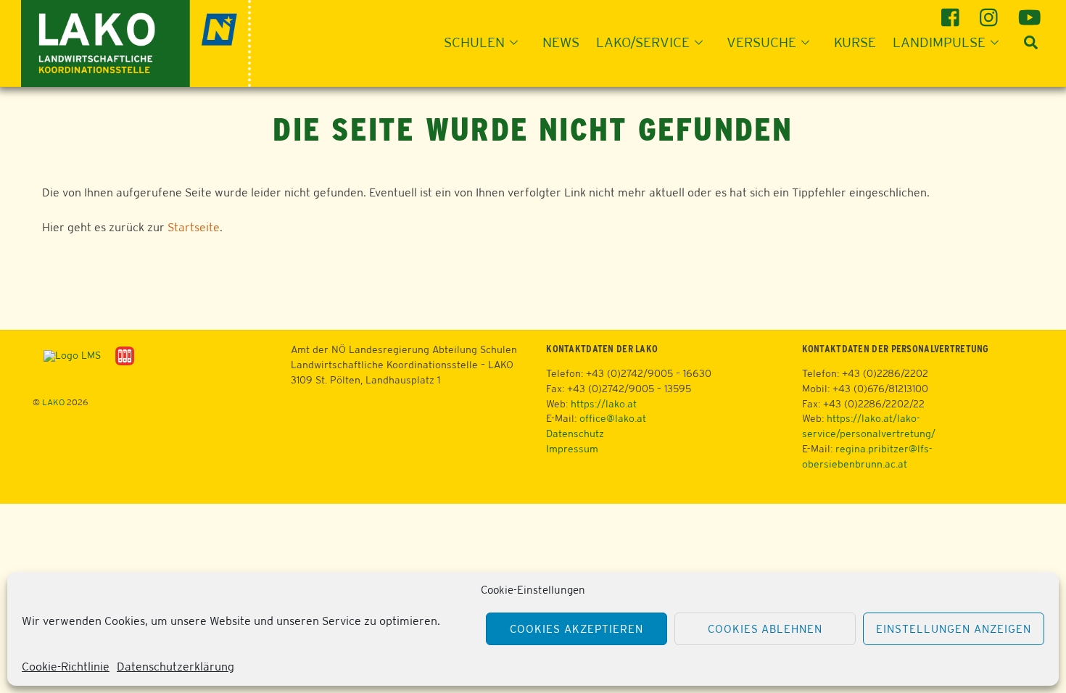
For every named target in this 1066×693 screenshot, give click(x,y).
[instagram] (991, 12)
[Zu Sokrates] (125, 355)
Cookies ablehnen (765, 629)
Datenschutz (575, 433)
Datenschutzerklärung (175, 666)
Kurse (855, 42)
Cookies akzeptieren (576, 629)
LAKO (53, 402)
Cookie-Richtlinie (66, 666)
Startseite (194, 227)
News (560, 42)
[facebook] (952, 12)
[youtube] (1029, 12)
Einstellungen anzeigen (953, 629)
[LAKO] (136, 41)
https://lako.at (604, 404)
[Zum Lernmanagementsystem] (67, 355)
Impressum (572, 449)
